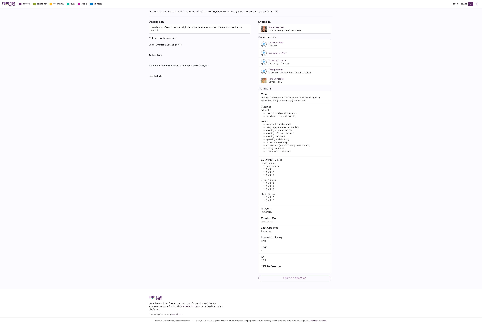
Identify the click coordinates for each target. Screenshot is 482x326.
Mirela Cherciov (276, 79)
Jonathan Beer (275, 42)
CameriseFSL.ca (189, 306)
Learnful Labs (176, 314)
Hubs (73, 4)
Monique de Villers (277, 53)
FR (475, 4)
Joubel (323, 321)
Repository (42, 4)
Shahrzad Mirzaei (277, 60)
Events (84, 4)
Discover (26, 4)
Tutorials (98, 4)
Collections (58, 4)
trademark (314, 321)
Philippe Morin (275, 70)
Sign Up (464, 4)
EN (470, 4)
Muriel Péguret (276, 27)
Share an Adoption (294, 278)
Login (455, 4)
